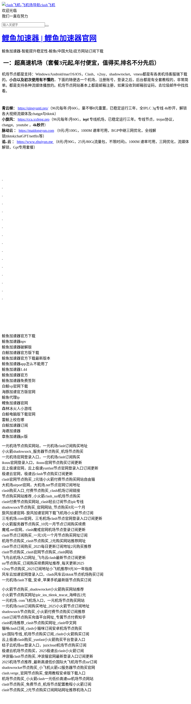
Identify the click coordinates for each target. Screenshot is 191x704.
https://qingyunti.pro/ (33, 108)
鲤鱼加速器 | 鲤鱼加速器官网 (49, 38)
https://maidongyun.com (36, 131)
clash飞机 (47, 5)
